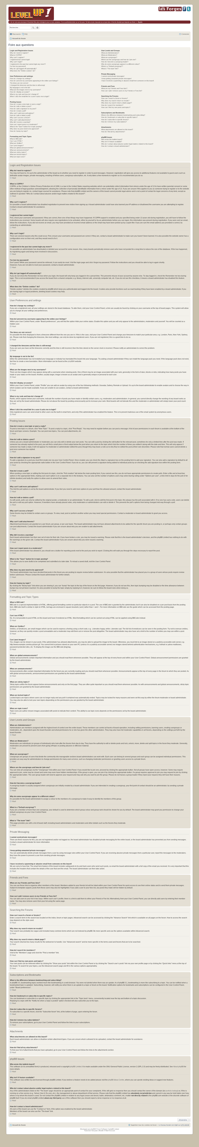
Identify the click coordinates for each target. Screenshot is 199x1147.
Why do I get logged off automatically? (23, 68)
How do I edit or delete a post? (20, 106)
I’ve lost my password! (18, 66)
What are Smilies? (16, 143)
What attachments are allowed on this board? (117, 129)
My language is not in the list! (20, 87)
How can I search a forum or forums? (114, 98)
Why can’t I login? (16, 62)
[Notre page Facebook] (184, 11)
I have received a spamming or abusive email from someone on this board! (127, 81)
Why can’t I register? (17, 57)
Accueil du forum (19, 38)
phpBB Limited (76, 1067)
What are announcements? (19, 150)
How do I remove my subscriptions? (114, 122)
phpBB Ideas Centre (116, 1080)
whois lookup (172, 1091)
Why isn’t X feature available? (111, 141)
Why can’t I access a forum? (20, 117)
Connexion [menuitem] (185, 34)
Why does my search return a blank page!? (116, 103)
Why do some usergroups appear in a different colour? (120, 64)
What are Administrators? (110, 53)
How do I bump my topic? (19, 131)
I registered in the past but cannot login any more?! (28, 64)
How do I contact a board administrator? (115, 146)
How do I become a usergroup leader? (114, 62)
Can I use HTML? (16, 141)
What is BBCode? (16, 139)
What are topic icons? (17, 157)
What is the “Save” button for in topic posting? (26, 126)
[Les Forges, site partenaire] (170, 11)
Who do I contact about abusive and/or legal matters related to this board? (127, 144)
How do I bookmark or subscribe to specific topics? (119, 117)
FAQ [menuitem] (26, 34)
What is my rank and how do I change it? (24, 94)
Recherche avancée (37, 27)
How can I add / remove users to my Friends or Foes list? (121, 91)
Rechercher (33, 27)
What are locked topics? (18, 154)
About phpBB (178, 1067)
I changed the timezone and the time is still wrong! (27, 85)
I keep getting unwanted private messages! (116, 78)
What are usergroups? (109, 57)
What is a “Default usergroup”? (112, 66)
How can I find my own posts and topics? (115, 107)
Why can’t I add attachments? (20, 120)
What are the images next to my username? (25, 90)
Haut (14, 178)
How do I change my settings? (20, 78)
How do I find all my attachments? (113, 132)
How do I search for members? (112, 105)
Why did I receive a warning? (20, 122)
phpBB (70, 361)
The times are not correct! (19, 83)
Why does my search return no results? (115, 101)
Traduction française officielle (94, 1130)
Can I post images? (17, 145)
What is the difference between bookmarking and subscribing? (123, 115)
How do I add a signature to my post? (23, 109)
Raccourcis (17, 34)
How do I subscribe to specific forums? (115, 119)
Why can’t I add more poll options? (22, 113)
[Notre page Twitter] (189, 11)
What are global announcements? (22, 148)
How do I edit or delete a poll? (20, 115)
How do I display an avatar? (20, 92)
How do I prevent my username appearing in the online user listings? (34, 81)
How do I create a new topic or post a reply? (25, 104)
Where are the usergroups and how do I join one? (118, 59)
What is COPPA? (16, 55)
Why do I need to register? (19, 53)
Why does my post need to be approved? (24, 129)
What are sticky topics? (18, 152)
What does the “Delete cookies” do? (22, 71)
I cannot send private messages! (112, 76)
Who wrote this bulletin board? (111, 139)
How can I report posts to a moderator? (24, 124)
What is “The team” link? (109, 68)
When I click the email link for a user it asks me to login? (29, 96)
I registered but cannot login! (20, 59)
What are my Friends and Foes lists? (114, 88)
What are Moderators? (109, 55)
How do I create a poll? (18, 111)
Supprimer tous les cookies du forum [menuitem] (144, 1125)
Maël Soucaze (110, 1130)
